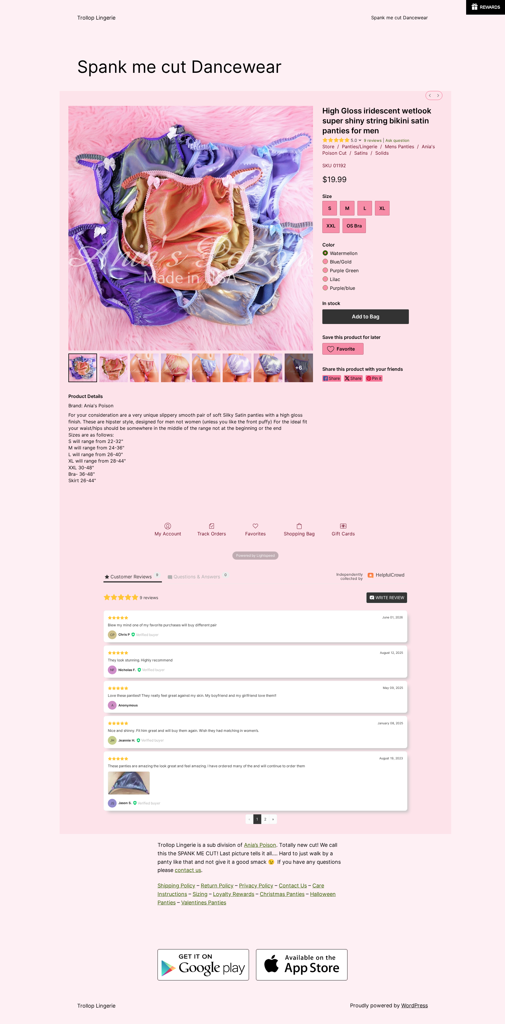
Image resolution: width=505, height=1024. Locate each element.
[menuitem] (430, 95)
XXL (330, 226)
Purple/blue (342, 288)
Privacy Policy (256, 885)
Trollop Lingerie (96, 18)
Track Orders (211, 534)
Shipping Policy (176, 885)
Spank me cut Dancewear (399, 17)
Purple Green (344, 271)
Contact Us (293, 885)
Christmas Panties (282, 894)
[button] (343, 349)
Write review (389, 597)
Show (485, 7)
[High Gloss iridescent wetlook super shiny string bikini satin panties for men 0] (82, 368)
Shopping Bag (299, 534)
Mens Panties (399, 146)
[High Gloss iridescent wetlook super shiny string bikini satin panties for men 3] (175, 368)
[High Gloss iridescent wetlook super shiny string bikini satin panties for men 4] (206, 368)
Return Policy (217, 885)
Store (328, 146)
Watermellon (343, 253)
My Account (168, 534)
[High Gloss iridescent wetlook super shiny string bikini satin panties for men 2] (144, 368)
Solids (382, 153)
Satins (361, 153)
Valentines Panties (203, 902)
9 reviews (373, 140)
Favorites (255, 534)
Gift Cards (343, 534)
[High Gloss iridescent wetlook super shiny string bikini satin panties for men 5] (237, 368)
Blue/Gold (341, 262)
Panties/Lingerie (359, 146)
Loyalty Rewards (233, 894)
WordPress (414, 1005)
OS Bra (354, 226)
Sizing (200, 894)
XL (382, 208)
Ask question (397, 140)
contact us (188, 870)
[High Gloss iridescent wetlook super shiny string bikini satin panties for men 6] (268, 368)
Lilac (335, 279)
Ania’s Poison (260, 845)
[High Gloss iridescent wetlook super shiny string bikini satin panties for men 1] (113, 368)
